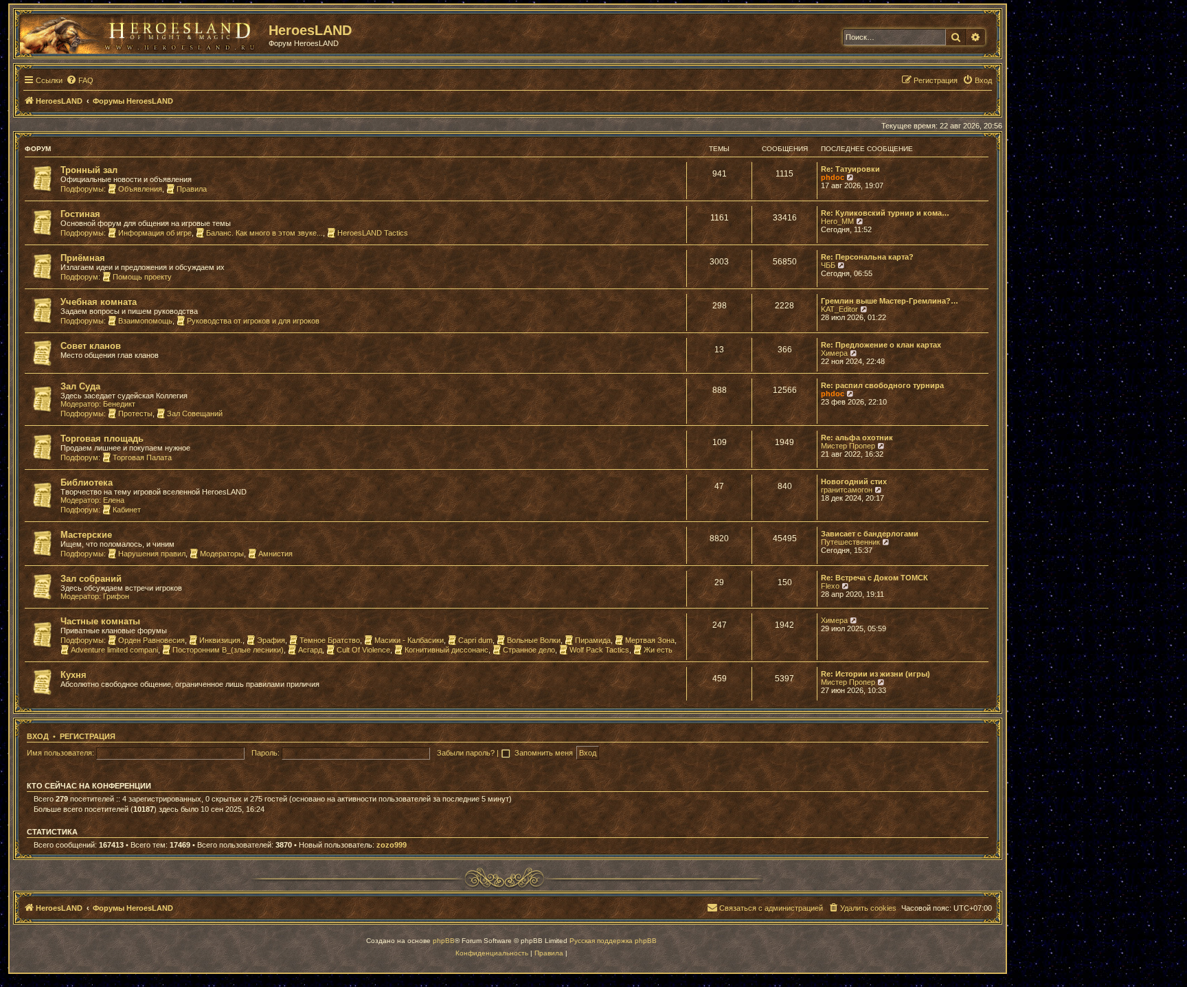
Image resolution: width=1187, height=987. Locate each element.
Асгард (310, 650)
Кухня (73, 675)
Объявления (140, 189)
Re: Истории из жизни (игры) (875, 674)
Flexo (830, 586)
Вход (38, 736)
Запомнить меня (545, 753)
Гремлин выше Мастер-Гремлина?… (889, 301)
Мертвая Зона (650, 640)
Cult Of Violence (363, 650)
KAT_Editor (839, 309)
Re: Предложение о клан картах (881, 345)
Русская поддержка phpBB (613, 940)
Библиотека (86, 482)
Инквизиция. (220, 640)
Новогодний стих (854, 481)
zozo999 (391, 845)
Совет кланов (90, 346)
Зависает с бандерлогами (869, 534)
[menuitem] (79, 80)
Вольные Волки (534, 640)
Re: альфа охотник (857, 437)
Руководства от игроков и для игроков (253, 321)
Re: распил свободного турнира (882, 385)
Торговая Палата (142, 457)
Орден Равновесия (151, 640)
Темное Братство (329, 640)
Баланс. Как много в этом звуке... (264, 233)
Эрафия (271, 640)
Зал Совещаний (195, 413)
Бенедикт (119, 404)
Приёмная (82, 258)
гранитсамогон (846, 490)
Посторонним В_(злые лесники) (228, 650)
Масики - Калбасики (409, 640)
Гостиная (80, 214)
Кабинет (127, 510)
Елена (113, 500)
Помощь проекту (142, 277)
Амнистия (275, 553)
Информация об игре (155, 233)
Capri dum (475, 640)
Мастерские (86, 535)
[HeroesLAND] (141, 31)
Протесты (135, 413)
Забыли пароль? (466, 753)
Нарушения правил (151, 553)
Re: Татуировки (850, 169)
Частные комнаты (100, 621)
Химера (834, 353)
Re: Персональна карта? (867, 257)
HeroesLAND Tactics (372, 233)
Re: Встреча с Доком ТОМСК (874, 578)
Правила (192, 189)
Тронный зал (88, 170)
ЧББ (828, 265)
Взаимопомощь (145, 321)
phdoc (832, 177)
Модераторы (222, 553)
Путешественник (850, 542)
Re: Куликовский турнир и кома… (885, 213)
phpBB (444, 940)
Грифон (116, 596)
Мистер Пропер (848, 446)
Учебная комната (98, 302)
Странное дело (529, 650)
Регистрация (87, 736)
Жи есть (658, 650)
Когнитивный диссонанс (446, 650)
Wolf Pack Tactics (599, 650)
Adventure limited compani (114, 650)
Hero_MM (837, 221)
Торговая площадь (102, 438)
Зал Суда (80, 386)
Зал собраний (91, 579)
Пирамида (593, 640)
